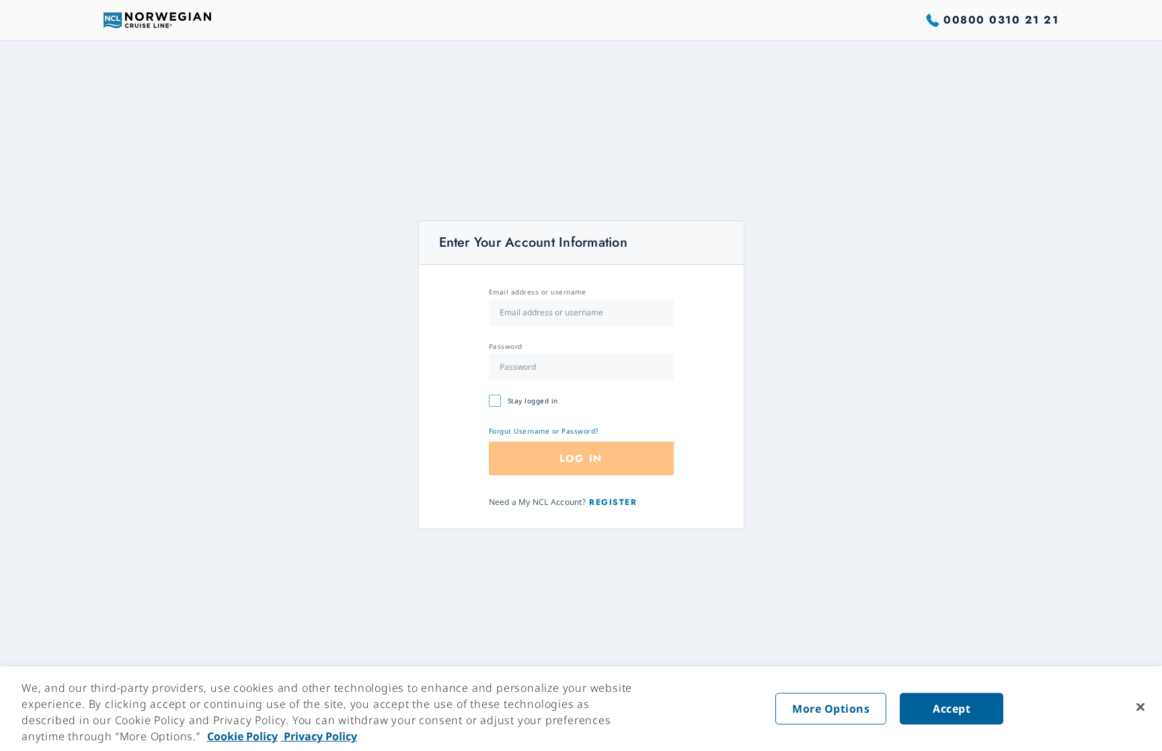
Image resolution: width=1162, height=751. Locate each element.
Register (613, 502)
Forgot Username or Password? (543, 431)
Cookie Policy (242, 736)
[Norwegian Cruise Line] (157, 20)
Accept (951, 708)
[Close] (1140, 707)
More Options (830, 708)
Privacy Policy (319, 736)
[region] (581, 708)
